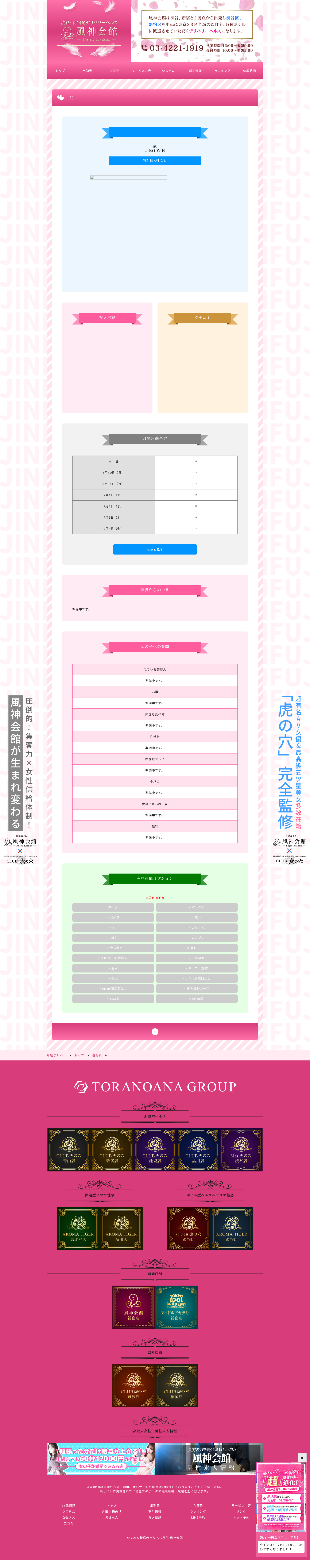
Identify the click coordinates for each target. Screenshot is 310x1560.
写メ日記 (155, 1517)
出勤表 (87, 71)
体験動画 (249, 71)
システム (168, 71)
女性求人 (68, 1517)
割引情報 (195, 71)
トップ (60, 71)
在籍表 (114, 71)
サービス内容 (141, 71)
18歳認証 (68, 1505)
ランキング (222, 71)
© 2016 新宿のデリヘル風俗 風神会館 (155, 1537)
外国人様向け (111, 1511)
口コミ (68, 1523)
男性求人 (111, 1517)
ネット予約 (241, 1517)
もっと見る (155, 549)
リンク (241, 1511)
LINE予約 (198, 1517)
